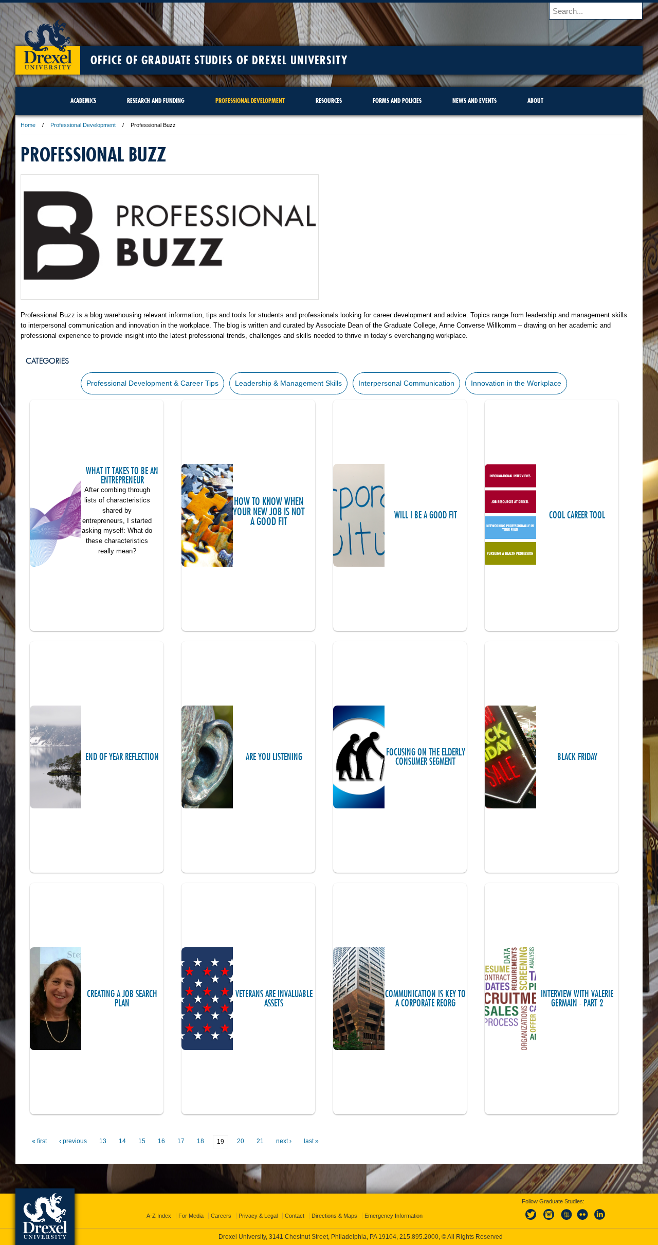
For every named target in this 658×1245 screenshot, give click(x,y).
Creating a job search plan (122, 998)
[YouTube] (566, 1220)
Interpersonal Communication (406, 383)
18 (200, 1141)
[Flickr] (583, 1220)
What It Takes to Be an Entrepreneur (122, 475)
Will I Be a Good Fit (425, 515)
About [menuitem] (535, 100)
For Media (191, 1216)
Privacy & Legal (258, 1216)
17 (181, 1141)
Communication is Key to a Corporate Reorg (425, 998)
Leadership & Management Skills (288, 383)
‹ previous (73, 1141)
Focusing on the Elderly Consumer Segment (425, 756)
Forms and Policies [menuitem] (397, 100)
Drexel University (47, 41)
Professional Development (83, 125)
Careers (221, 1216)
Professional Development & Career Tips (152, 383)
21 (260, 1141)
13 (102, 1141)
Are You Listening (274, 757)
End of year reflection (122, 757)
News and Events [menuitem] (474, 100)
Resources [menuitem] (329, 100)
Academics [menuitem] (83, 100)
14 (122, 1141)
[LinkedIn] (600, 1220)
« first (39, 1141)
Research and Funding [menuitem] (156, 100)
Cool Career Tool (577, 515)
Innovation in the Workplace (516, 383)
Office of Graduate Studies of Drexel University (219, 60)
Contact (294, 1216)
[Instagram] (549, 1220)
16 (161, 1141)
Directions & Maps (334, 1216)
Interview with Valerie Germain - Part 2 (577, 998)
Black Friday (577, 757)
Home (28, 125)
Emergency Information (393, 1216)
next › (283, 1141)
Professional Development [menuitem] (250, 100)
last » (311, 1141)
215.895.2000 (418, 1236)
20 (240, 1141)
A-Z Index (159, 1216)
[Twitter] (532, 1220)
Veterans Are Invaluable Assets (274, 998)
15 (141, 1141)
